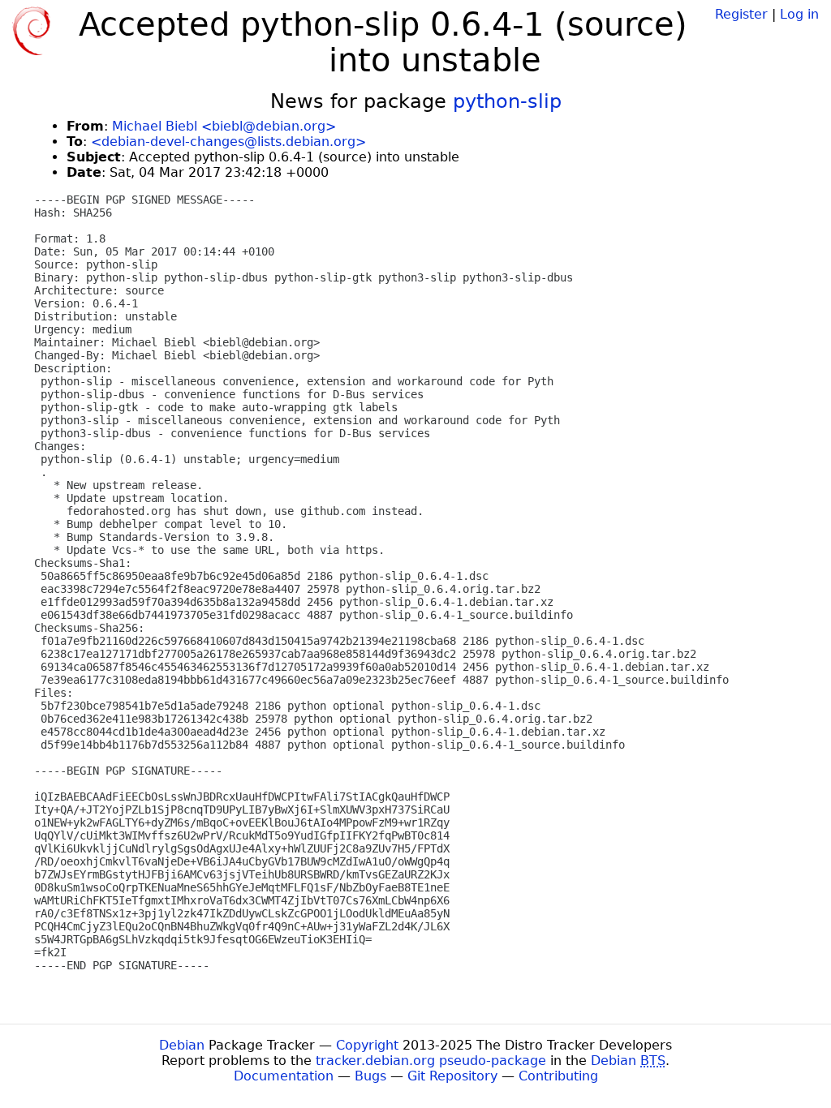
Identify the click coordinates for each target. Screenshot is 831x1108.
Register (741, 14)
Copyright (367, 1045)
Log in (799, 14)
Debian (182, 1045)
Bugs (370, 1076)
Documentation (284, 1076)
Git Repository (452, 1076)
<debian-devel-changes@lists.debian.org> (228, 141)
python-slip (507, 101)
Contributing (558, 1076)
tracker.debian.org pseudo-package (431, 1060)
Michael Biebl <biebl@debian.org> (224, 126)
